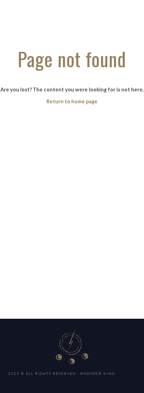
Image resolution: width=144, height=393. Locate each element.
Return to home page (72, 101)
